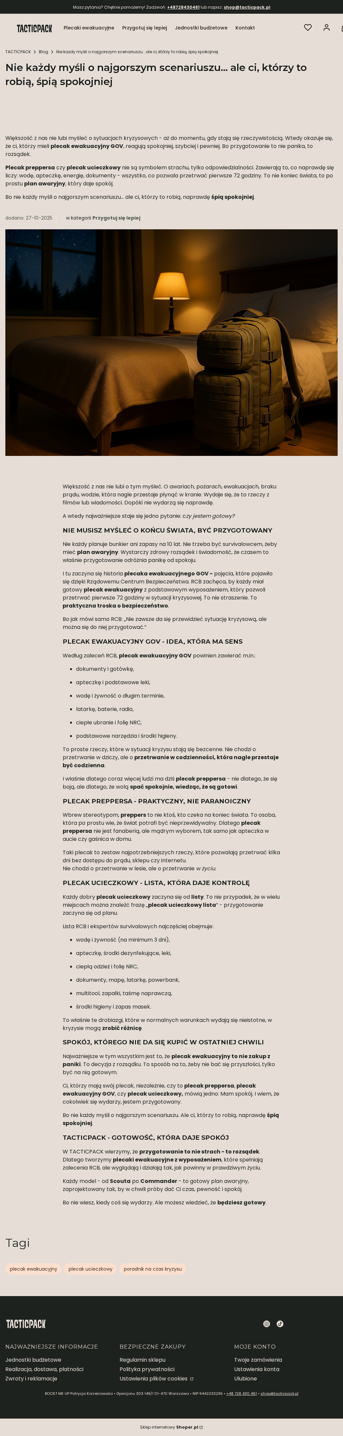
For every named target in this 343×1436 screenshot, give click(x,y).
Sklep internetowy (169, 1427)
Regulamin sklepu (142, 1360)
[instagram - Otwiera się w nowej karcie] (267, 1324)
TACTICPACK (18, 52)
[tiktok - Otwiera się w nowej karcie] (280, 1324)
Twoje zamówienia (258, 1360)
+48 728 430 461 (241, 1393)
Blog (43, 52)
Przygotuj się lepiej (116, 218)
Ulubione (245, 1378)
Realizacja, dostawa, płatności (44, 1369)
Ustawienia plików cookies (154, 1378)
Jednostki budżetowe (33, 1360)
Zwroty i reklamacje (31, 1378)
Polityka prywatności (147, 1369)
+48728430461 (183, 7)
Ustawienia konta (256, 1369)
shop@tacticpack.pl (247, 7)
